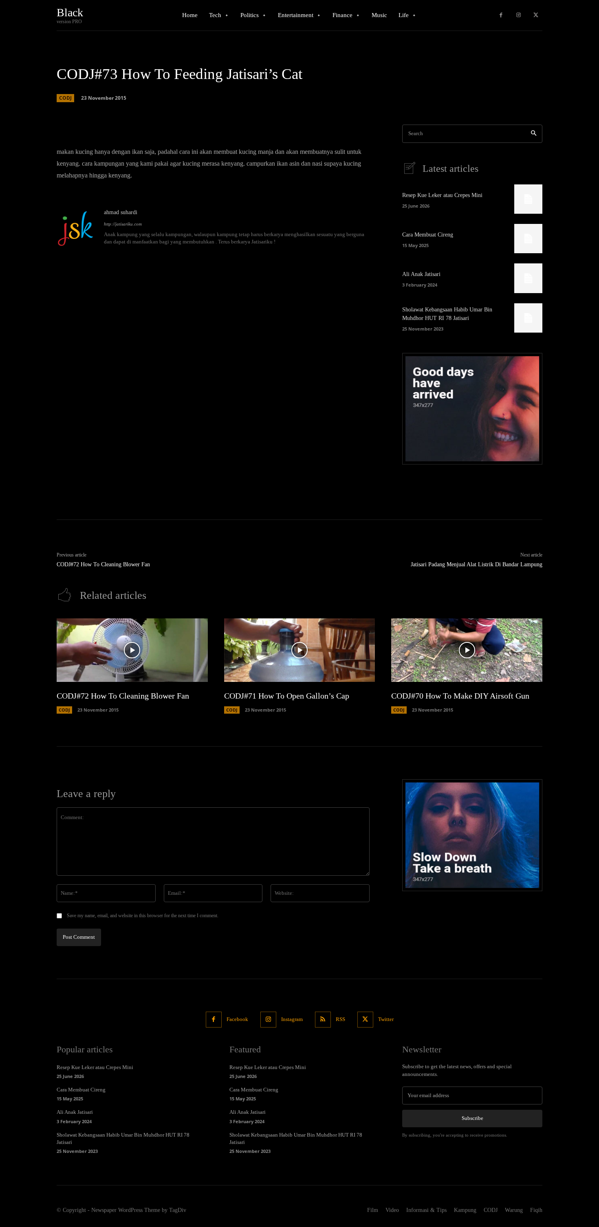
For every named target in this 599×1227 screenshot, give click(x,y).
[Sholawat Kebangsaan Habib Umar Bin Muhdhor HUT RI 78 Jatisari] (528, 318)
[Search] (533, 134)
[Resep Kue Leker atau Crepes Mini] (528, 199)
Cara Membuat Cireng (427, 235)
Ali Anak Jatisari (421, 274)
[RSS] (323, 1020)
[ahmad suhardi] (76, 227)
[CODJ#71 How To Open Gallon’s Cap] (299, 650)
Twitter (386, 1019)
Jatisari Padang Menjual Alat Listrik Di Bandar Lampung (476, 564)
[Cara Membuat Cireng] (528, 238)
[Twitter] (535, 15)
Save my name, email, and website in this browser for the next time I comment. (142, 915)
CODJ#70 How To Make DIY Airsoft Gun (460, 695)
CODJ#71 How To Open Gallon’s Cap (286, 695)
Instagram (292, 1019)
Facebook (237, 1019)
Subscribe (472, 1118)
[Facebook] (501, 15)
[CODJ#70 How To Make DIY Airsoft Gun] (466, 650)
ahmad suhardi (120, 212)
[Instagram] (518, 15)
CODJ (65, 97)
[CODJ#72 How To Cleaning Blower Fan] (132, 650)
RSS (340, 1019)
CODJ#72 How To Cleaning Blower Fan (103, 564)
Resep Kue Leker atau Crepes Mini (442, 195)
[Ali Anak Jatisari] (528, 278)
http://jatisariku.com (123, 223)
